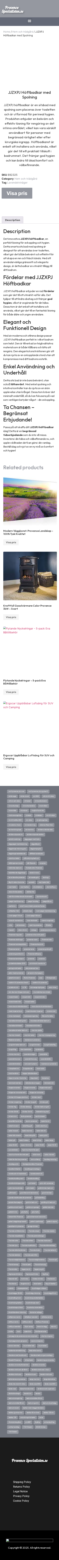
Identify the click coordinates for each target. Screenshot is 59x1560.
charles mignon (47, 1336)
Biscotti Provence (15, 1360)
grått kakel (12, 1193)
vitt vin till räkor (48, 796)
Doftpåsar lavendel (31, 1317)
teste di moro (34, 873)
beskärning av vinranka (45, 1360)
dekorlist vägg (42, 1326)
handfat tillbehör (14, 1169)
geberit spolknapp (36, 1221)
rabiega (33, 930)
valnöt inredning (14, 839)
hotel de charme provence (18, 1159)
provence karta (29, 949)
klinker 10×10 (27, 1111)
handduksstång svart (16, 1178)
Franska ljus (13, 1245)
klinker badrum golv (42, 1107)
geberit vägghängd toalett (17, 1221)
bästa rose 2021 (50, 1384)
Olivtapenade (51, 978)
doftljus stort (27, 1322)
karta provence (26, 1116)
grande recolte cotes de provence (20, 1197)
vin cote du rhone (15, 825)
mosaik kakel (29, 1001)
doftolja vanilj (46, 1317)
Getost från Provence (16, 1217)
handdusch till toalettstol (17, 1173)
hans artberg (35, 1159)
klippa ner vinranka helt (17, 1092)
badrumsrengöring (15, 1398)
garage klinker (33, 1226)
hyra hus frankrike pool (30, 1150)
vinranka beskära (29, 806)
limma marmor (14, 1054)
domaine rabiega (36, 1312)
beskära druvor (31, 1374)
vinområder (43, 806)
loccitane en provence (32, 1040)
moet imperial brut (15, 1011)
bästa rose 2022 (35, 1384)
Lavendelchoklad (14, 1064)
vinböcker (38, 815)
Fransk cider (13, 1269)
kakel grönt (43, 1135)
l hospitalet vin (14, 1068)
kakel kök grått (30, 1135)
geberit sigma (52, 1221)
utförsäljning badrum (31, 858)
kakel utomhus (41, 1126)
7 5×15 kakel (27, 1427)
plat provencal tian (32, 968)
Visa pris (17, 193)
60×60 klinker (41, 1427)
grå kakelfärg (40, 1197)
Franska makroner (44, 1240)
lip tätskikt (39, 1049)
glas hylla (35, 1212)
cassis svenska (14, 1346)
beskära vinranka (39, 1365)
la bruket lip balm (31, 1064)
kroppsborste (27, 1068)
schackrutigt (27, 911)
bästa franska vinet (26, 1389)
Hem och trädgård (22, 31)
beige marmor (35, 1379)
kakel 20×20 (13, 1145)
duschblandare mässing (17, 1312)
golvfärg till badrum (48, 1202)
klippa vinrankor (14, 1087)
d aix (18, 1331)
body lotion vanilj (35, 1350)
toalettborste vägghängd (17, 873)
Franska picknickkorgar (36, 1236)
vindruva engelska (15, 815)
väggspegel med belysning (18, 844)
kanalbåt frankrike (15, 1121)
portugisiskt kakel (15, 968)
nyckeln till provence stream (18, 982)
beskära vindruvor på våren (18, 1369)
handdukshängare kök (16, 1183)
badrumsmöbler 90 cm (34, 1398)
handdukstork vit (36, 1173)
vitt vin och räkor (14, 801)
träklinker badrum (15, 868)
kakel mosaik (13, 1131)
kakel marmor (27, 1131)
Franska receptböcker (16, 1236)
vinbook (28, 815)
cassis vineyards (37, 1341)
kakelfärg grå (27, 1126)
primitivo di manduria (37, 963)
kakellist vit (45, 1121)
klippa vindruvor (45, 1087)
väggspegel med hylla (32, 839)
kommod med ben (15, 1083)
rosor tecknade (32, 920)
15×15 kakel (13, 1432)
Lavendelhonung (31, 1059)
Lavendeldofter (46, 1059)
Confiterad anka (40, 1331)
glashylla (24, 1212)
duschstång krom (15, 1298)
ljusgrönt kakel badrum (17, 1045)
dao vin (53, 1326)
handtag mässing (50, 1159)
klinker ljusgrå (30, 1102)
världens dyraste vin (16, 834)
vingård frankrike (38, 810)
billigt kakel (29, 1360)
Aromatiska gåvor (15, 1422)
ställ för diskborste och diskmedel (20, 896)
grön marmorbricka (15, 1188)
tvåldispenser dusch (16, 863)
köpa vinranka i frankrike (17, 1078)
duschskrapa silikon (16, 1307)
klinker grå (44, 1102)
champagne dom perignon (18, 1341)
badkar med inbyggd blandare (33, 1408)
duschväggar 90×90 (15, 1293)
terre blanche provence (17, 877)
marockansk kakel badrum (18, 1030)
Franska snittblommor (17, 1231)
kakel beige (49, 1140)
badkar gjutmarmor (15, 1412)
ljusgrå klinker (35, 1045)
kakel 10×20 (40, 1145)
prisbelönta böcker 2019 (17, 963)
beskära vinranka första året (18, 1365)
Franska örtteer (28, 1240)
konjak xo (45, 1078)
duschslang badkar (15, 1303)
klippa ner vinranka (36, 1092)
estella (11, 1288)
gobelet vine (13, 1212)
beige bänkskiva (49, 1379)
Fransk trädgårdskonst (17, 1260)
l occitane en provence (48, 1064)
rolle (10, 925)
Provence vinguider (15, 935)
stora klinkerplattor (15, 892)
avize (41, 1417)
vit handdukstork (41, 801)
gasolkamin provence (16, 1226)
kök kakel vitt (48, 1083)
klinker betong (25, 1107)
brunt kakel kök (28, 1346)
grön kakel (30, 1188)
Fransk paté (26, 1264)
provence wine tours (48, 930)
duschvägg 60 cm (50, 1293)
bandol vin (27, 1393)
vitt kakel (27, 801)
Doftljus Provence (42, 1322)
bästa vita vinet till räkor (17, 1384)
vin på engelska (42, 820)
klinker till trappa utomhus (18, 1097)
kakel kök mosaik (15, 1135)
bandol (38, 1393)
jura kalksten (13, 1150)
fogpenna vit (26, 1269)
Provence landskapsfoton (17, 944)
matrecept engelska (31, 1016)
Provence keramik (36, 944)
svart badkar (24, 887)
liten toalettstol (25, 1049)
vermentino (29, 829)
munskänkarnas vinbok (41, 992)
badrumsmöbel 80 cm (16, 1403)
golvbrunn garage (33, 1207)
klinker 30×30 (13, 1111)
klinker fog (12, 1107)
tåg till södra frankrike (16, 882)
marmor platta (37, 1030)
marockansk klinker (33, 1025)
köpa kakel (34, 1078)
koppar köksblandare (30, 1073)
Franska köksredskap (47, 1245)
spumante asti (42, 896)
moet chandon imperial (34, 1011)
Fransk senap (13, 1264)
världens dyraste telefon (35, 834)
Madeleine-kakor (14, 1040)
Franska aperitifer (31, 1255)
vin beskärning (30, 825)
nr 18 (24, 987)
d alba (11, 1331)
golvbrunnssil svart (15, 1207)
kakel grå (12, 1140)
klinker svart (36, 1097)
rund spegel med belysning (45, 911)
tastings (46, 877)
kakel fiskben (24, 1140)
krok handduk (13, 1073)
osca (40, 978)
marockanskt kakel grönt (17, 1021)
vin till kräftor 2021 (15, 820)
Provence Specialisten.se (12, 9)
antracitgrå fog (49, 1422)
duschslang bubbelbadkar (34, 1298)
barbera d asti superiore (46, 1389)
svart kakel (12, 887)
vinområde (12, 810)
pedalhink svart (14, 978)
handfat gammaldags (32, 1169)
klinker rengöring (15, 1102)
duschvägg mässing (33, 1293)
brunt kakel (43, 1346)
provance (42, 959)
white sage (12, 796)
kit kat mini (13, 1116)
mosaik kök (26, 997)
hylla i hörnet (49, 1154)
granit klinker (47, 1193)
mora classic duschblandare (41, 1006)
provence (31, 959)
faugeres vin (25, 1283)
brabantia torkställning (17, 1350)
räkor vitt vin (22, 930)
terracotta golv (34, 877)
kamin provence (31, 1121)
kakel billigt (37, 1140)
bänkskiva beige (14, 1393)
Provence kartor (14, 949)
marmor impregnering (47, 1035)
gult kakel (32, 1183)
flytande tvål (13, 1279)
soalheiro (12, 906)
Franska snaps (34, 1231)
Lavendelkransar (14, 1059)
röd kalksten (20, 925)
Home (6, 31)
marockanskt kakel (15, 1025)
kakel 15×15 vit (26, 1145)
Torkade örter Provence (34, 868)
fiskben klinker (38, 1279)
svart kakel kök (44, 882)
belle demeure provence (17, 1379)
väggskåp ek (35, 844)
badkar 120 (12, 1417)
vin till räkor (50, 815)
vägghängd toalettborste (17, 853)
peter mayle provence (16, 973)
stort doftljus (51, 887)
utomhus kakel (14, 858)
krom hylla (40, 1068)
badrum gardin (33, 1403)
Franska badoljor (14, 1255)
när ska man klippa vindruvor (19, 992)
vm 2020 (36, 796)
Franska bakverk (50, 1250)
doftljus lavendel (14, 1326)
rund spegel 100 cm (33, 915)
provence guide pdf (44, 949)
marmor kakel (29, 1035)
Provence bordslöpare (16, 959)
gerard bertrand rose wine (36, 1217)
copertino (27, 1331)
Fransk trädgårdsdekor (37, 1260)
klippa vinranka (29, 1087)
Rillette (48, 925)
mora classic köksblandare (18, 1006)
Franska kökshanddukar (17, 1250)
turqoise (43, 863)
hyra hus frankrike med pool (19, 1154)
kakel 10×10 (52, 1145)
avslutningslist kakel (27, 1417)
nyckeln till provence (40, 982)
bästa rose (12, 1389)
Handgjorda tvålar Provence (32, 1164)
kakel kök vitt (41, 1131)
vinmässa (23, 810)
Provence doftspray (34, 954)
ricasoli (11, 930)
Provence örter (47, 939)
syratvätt (31, 882)
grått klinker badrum (45, 1188)
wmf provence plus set (16, 791)
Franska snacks (48, 1231)
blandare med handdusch (18, 1355)
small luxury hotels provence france (32, 906)
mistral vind (51, 1011)
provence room (32, 939)
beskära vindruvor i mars (40, 1369)
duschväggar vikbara (39, 1288)
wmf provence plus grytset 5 (38, 791)
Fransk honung (40, 1264)
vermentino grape (15, 829)
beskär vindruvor (46, 1374)
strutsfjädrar (37, 887)
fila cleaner (13, 1283)
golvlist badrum (31, 1202)
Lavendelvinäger (17, 182)
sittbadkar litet (14, 911)
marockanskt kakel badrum (39, 1021)
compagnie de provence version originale (23, 1336)
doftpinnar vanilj (14, 1317)
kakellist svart (14, 1126)
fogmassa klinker (32, 1274)
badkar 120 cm (49, 1412)
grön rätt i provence (46, 1183)
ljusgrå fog (12, 1049)
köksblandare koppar (33, 1083)
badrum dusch (14, 1408)
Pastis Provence (29, 978)
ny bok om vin (13, 987)
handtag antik (13, 1164)
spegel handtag (33, 901)
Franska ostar (13, 1240)
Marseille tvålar (47, 1016)
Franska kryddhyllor (29, 1245)
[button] (29, 20)
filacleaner (51, 1279)
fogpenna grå (39, 1269)
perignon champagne (35, 973)
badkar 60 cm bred (33, 1412)
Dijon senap (29, 1326)
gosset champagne (15, 1202)
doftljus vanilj (13, 1322)
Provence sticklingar (16, 939)
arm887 (28, 1422)
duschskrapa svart (32, 1303)
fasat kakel (37, 1283)
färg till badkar (51, 1283)
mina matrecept (14, 1016)
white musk (24, 796)
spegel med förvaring (16, 901)
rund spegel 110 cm (15, 915)
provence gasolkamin (16, 954)
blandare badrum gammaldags (41, 1355)
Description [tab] (12, 220)
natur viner (53, 987)
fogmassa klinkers (15, 1274)
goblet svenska (48, 1207)
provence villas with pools (35, 935)
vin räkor (29, 820)
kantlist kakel (40, 1116)
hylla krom (36, 1154)
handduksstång (33, 1178)
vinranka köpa (14, 806)
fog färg (45, 1274)
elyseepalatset (23, 1288)
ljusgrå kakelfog (50, 1045)
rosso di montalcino (16, 920)
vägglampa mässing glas (17, 849)
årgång (37, 1422)
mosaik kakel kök (15, 1001)
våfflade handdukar (36, 853)
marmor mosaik (14, 1035)
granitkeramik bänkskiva (29, 1193)
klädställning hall (42, 1111)
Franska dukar (35, 1250)
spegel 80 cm (47, 901)
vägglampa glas (35, 849)
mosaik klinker (40, 997)
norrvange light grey (37, 987)
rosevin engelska (47, 920)
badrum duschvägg (49, 1403)
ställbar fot (30, 892)
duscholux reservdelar (35, 1307)
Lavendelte (43, 1054)
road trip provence (35, 925)
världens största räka (45, 829)
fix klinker (24, 1279)
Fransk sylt (53, 1260)
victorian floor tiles (46, 825)
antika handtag (14, 1427)
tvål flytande (31, 863)
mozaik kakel (13, 997)
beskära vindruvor (15, 1374)
